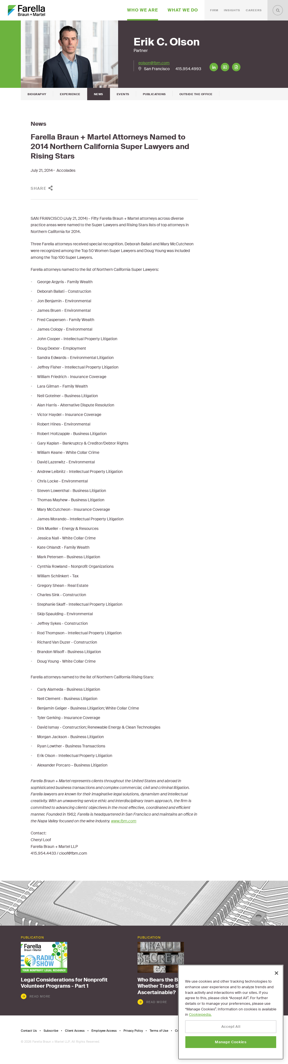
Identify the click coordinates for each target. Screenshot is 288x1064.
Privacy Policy (133, 1030)
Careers (254, 10)
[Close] (276, 973)
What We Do (183, 10)
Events (123, 94)
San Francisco (157, 68)
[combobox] (278, 10)
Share (39, 188)
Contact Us (29, 1030)
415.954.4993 (188, 68)
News (98, 94)
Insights (232, 10)
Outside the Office (196, 94)
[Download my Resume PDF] (236, 67)
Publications (154, 94)
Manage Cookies (230, 1042)
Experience (70, 94)
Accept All (230, 1026)
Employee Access (104, 1030)
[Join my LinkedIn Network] (214, 67)
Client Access (75, 1030)
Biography (37, 94)
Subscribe (51, 1030)
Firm (214, 10)
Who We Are (142, 10)
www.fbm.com (123, 820)
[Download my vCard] (225, 67)
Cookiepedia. (200, 1014)
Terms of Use (159, 1030)
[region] (231, 1012)
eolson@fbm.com (154, 62)
